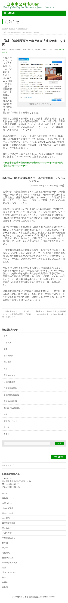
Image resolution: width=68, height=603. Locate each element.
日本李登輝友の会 (30, 597)
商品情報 (7, 362)
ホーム (5, 493)
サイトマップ (7, 465)
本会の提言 (7, 528)
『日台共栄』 (7, 533)
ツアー (6, 336)
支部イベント (9, 375)
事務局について (8, 498)
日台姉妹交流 (9, 382)
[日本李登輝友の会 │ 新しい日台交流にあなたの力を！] (28, 5)
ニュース (7, 343)
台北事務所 (8, 356)
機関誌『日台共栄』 (12, 408)
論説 (5, 414)
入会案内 (6, 518)
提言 (5, 369)
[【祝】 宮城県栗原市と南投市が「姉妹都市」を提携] (41, 100)
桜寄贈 (5, 543)
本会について (7, 513)
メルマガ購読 (7, 508)
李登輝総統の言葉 (11, 395)
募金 (5, 349)
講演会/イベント (10, 421)
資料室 (6, 427)
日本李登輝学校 (10, 388)
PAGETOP (58, 457)
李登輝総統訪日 (10, 401)
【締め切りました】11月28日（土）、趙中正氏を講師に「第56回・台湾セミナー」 (16, 314)
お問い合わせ (7, 503)
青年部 (6, 434)
